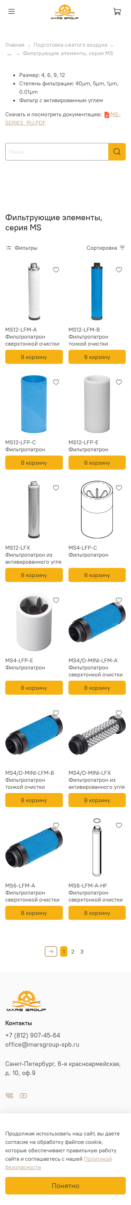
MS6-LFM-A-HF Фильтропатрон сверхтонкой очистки (95, 892)
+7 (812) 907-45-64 (32, 1035)
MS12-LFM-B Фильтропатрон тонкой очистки (88, 336)
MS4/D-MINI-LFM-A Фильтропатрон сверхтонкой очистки (95, 667)
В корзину (34, 356)
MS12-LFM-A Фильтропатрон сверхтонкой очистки (32, 336)
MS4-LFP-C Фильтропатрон (88, 551)
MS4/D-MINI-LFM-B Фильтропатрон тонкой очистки (29, 779)
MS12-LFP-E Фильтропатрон (88, 446)
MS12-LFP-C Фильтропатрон (25, 446)
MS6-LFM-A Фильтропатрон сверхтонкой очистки (32, 892)
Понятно (65, 1185)
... (9, 53)
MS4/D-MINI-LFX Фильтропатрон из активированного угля (96, 779)
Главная (14, 44)
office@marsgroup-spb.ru (42, 1044)
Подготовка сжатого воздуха (70, 44)
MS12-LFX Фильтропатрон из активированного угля (33, 554)
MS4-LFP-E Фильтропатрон (25, 664)
